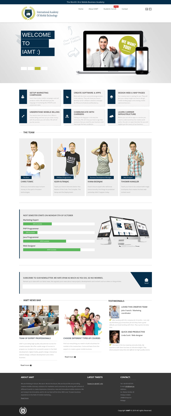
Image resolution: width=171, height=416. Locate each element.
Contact (125, 9)
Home (80, 9)
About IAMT (93, 9)
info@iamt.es (129, 387)
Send (146, 283)
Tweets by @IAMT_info (95, 384)
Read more (25, 365)
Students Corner (110, 9)
